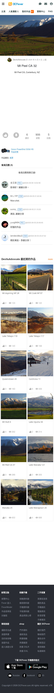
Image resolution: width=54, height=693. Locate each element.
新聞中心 (5, 598)
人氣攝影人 (14, 11)
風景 (11, 157)
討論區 (4, 615)
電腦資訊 (41, 611)
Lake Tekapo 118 (9, 336)
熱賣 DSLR (24, 646)
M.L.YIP (14, 195)
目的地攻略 (6, 638)
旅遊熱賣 (5, 634)
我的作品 (27, 11)
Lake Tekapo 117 (36, 336)
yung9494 (14, 222)
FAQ (50, 11)
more (50, 259)
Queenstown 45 (9, 379)
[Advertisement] (27, 104)
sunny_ (13, 209)
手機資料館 (24, 607)
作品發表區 (6, 611)
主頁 (3, 11)
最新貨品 (23, 634)
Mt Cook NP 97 (35, 293)
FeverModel (7, 607)
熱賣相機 (23, 638)
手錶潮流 (41, 619)
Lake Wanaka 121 (37, 464)
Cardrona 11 (34, 379)
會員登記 (41, 642)
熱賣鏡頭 (23, 642)
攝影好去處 (6, 630)
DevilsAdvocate (19, 59)
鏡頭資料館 (24, 602)
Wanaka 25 (7, 507)
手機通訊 (41, 607)
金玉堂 (13, 182)
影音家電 (41, 615)
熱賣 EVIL (24, 651)
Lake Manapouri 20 (38, 507)
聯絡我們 (41, 634)
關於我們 (41, 630)
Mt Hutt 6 (6, 422)
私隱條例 (41, 651)
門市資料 (23, 630)
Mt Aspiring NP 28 (10, 293)
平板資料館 (24, 611)
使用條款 (41, 646)
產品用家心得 (25, 615)
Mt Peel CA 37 (8, 464)
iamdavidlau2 (16, 235)
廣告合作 (41, 638)
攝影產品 (41, 602)
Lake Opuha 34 (36, 422)
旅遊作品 (5, 642)
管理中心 (41, 11)
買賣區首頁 (42, 598)
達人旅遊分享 (7, 646)
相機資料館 (24, 598)
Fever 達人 (6, 602)
